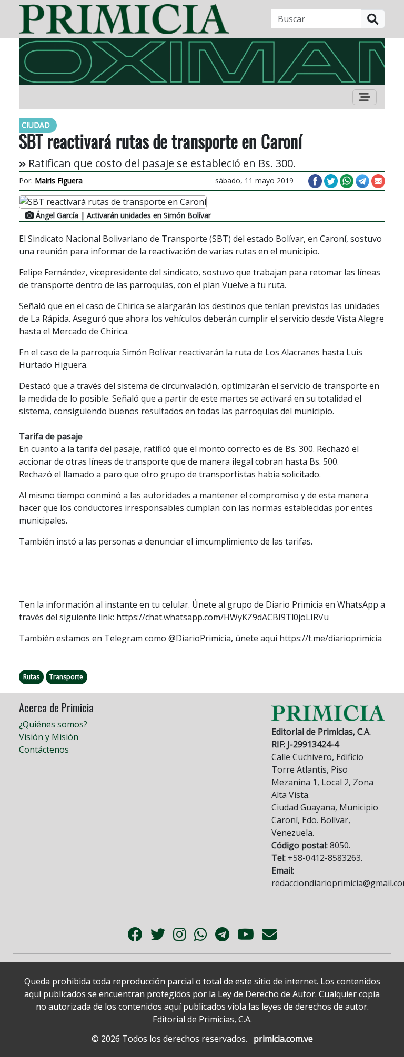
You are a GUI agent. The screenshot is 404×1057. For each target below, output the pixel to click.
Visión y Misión (48, 737)
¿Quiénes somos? (53, 724)
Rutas (31, 676)
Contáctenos (44, 749)
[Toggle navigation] (364, 97)
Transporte (66, 676)
